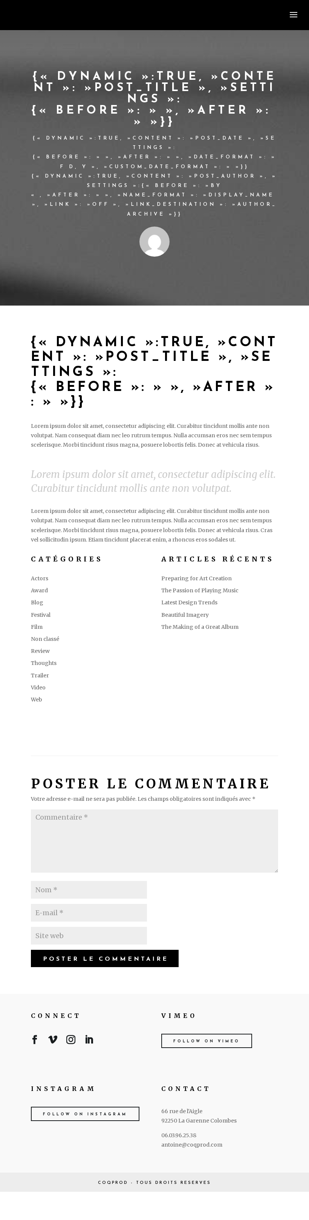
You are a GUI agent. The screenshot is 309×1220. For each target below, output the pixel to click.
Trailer (40, 675)
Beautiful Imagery (185, 615)
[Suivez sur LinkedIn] (88, 1041)
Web (36, 699)
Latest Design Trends (189, 602)
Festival (40, 615)
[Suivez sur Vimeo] (52, 1041)
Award (39, 590)
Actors (39, 578)
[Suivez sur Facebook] (34, 1041)
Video (38, 687)
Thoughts (44, 663)
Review (40, 651)
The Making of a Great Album (200, 627)
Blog (37, 602)
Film (37, 627)
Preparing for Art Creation (196, 578)
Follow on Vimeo (206, 1041)
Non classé (45, 639)
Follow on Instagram (85, 1114)
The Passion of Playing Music (200, 590)
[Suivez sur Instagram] (70, 1041)
